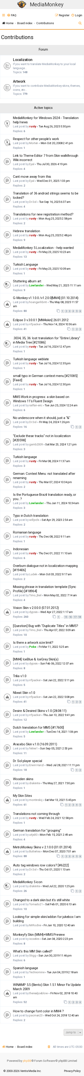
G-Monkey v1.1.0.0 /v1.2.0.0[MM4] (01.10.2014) (45, 298)
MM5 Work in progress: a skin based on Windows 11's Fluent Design (41, 399)
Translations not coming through (36, 814)
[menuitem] (11, 15)
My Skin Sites (22, 796)
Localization (22, 60)
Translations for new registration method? (43, 214)
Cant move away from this (32, 177)
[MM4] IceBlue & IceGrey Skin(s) (35, 659)
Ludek (33, 574)
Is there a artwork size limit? (33, 643)
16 (70, 617)
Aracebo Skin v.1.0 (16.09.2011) (35, 744)
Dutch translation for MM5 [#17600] (38, 727)
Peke (32, 646)
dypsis (33, 612)
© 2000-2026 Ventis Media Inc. (22, 1071)
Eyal (31, 164)
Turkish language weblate (31, 359)
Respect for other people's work (36, 139)
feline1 (33, 748)
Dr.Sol (33, 202)
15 (66, 617)
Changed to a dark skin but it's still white (41, 900)
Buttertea (34, 851)
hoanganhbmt (38, 302)
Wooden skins (23, 779)
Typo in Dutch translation (30, 516)
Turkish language (25, 457)
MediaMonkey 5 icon (27, 882)
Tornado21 (36, 904)
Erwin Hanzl (36, 765)
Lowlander (36, 285)
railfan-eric (35, 405)
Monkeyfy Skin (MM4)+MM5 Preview (39, 935)
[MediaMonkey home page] (21, 4)
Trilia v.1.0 (19, 676)
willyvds (34, 520)
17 (75, 617)
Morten (33, 143)
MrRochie (35, 925)
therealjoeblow (38, 993)
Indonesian (21, 549)
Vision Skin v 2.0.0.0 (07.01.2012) (36, 608)
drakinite (34, 783)
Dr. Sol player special (27, 761)
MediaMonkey (46, 4)
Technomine (36, 972)
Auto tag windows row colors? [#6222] (41, 865)
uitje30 (33, 834)
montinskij (35, 800)
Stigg (32, 955)
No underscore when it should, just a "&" (41, 418)
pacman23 (35, 1015)
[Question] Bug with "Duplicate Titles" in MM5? (45, 626)
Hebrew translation (26, 231)
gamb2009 (36, 444)
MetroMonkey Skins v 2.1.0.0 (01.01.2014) (42, 847)
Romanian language (27, 532)
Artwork (19, 82)
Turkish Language (25, 264)
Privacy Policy (72, 1071)
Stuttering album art (27, 281)
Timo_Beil (35, 595)
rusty (32, 126)
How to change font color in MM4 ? (38, 1011)
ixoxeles (34, 938)
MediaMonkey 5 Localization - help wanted (43, 248)
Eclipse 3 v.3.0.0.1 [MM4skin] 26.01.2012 (41, 320)
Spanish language (25, 968)
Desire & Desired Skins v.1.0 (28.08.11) (40, 711)
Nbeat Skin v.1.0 (24, 693)
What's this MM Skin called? (32, 951)
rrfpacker (35, 324)
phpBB (27, 1060)
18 (79, 617)
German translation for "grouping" (37, 830)
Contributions (17, 37)
